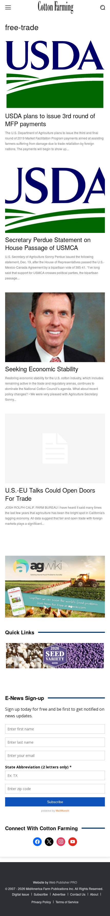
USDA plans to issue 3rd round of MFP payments (50, 119)
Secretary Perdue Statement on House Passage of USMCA (48, 243)
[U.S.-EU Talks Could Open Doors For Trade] (55, 448)
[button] (102, 7)
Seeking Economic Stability (41, 368)
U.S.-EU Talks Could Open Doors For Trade (50, 493)
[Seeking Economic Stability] (55, 327)
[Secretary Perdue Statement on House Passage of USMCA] (55, 198)
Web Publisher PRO (63, 882)
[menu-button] (8, 7)
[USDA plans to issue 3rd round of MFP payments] (55, 74)
